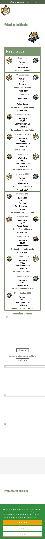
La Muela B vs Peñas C (22, 272)
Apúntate (22, 360)
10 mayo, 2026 (22, 58)
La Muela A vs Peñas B (22, 170)
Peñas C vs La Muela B (22, 187)
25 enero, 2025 (22, 194)
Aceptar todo (22, 522)
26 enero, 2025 (22, 174)
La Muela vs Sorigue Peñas (22, 130)
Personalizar (22, 528)
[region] (22, 521)
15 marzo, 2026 (22, 75)
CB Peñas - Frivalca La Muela (23, 289)
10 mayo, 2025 (22, 154)
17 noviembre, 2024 (22, 236)
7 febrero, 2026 (22, 95)
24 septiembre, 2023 (22, 293)
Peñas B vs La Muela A (22, 229)
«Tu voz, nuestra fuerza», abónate (23, 2)
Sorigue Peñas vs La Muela (22, 107)
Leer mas (34, 517)
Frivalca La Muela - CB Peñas (23, 308)
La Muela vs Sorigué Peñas (22, 212)
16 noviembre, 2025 (22, 115)
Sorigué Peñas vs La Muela (22, 249)
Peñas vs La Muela (22, 71)
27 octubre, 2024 (22, 256)
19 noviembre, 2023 (22, 276)
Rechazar (22, 534)
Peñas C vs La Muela (22, 87)
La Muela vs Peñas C (22, 150)
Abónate (22, 350)
